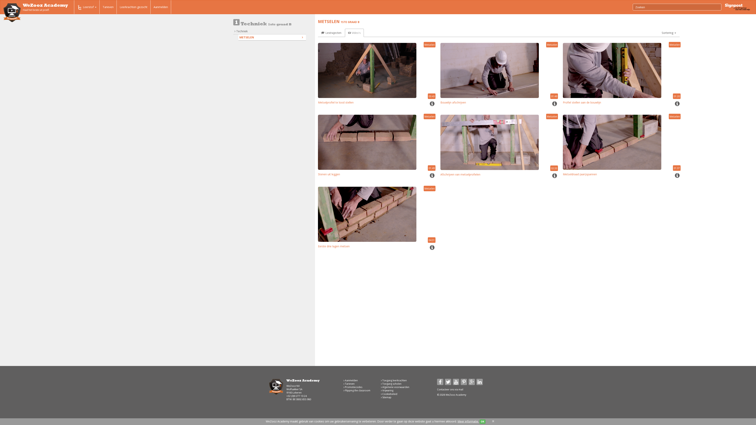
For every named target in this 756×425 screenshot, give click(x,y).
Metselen (246, 37)
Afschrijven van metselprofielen (460, 174)
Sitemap (386, 397)
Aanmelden (161, 7)
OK (482, 421)
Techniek (241, 31)
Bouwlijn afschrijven (453, 102)
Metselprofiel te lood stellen (336, 102)
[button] (669, 33)
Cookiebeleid (389, 394)
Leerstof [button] (88, 7)
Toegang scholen (391, 383)
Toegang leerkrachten (394, 380)
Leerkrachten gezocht (133, 7)
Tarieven (108, 7)
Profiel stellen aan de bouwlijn (582, 102)
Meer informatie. (468, 421)
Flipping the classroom (357, 390)
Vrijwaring (387, 390)
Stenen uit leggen (329, 174)
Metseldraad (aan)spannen (580, 174)
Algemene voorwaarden (395, 387)
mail (461, 389)
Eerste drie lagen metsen (334, 246)
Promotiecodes (353, 387)
